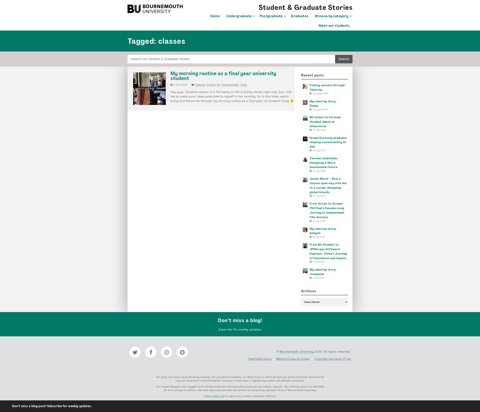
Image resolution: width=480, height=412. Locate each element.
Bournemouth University (156, 8)
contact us (218, 396)
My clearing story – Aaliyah (324, 231)
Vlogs (244, 84)
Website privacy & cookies (293, 359)
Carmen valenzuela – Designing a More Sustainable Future (325, 162)
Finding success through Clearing (327, 87)
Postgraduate (271, 16)
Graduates (299, 16)
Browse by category (331, 16)
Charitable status (260, 359)
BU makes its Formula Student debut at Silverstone (325, 121)
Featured (200, 84)
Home (215, 16)
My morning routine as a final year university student (223, 76)
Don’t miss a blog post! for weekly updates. (52, 406)
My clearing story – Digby (324, 103)
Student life (213, 84)
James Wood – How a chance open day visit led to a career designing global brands (328, 185)
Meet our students (334, 25)
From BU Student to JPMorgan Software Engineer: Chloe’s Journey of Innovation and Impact (328, 251)
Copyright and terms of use (332, 359)
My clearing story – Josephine (324, 272)
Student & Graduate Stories (305, 7)
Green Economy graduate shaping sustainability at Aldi (328, 142)
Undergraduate (239, 16)
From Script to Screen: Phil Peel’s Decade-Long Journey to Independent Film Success (327, 210)
